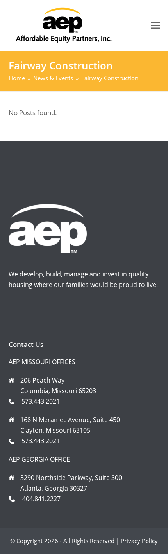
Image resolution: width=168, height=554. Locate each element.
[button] (155, 25)
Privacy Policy (139, 541)
